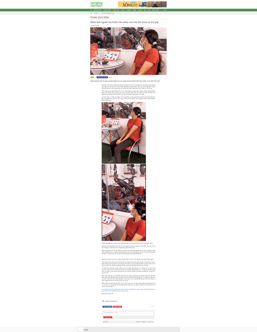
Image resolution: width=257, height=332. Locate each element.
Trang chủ (91, 10)
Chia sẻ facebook (107, 306)
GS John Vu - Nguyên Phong (108, 13)
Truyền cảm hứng (97, 10)
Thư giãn (140, 10)
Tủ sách (122, 10)
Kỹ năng (134, 10)
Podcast (96, 13)
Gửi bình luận (108, 317)
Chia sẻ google (117, 306)
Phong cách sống (107, 10)
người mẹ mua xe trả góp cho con (111, 301)
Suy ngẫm (128, 10)
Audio (149, 10)
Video (145, 10)
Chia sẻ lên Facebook (102, 77)
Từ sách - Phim (116, 10)
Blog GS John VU (155, 10)
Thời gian (143, 321)
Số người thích (150, 321)
